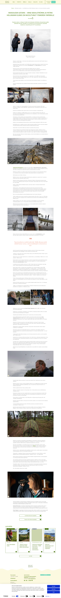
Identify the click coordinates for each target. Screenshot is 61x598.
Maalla (29, 1)
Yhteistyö (19, 1)
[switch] (26, 596)
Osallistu (35, 1)
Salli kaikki (53, 586)
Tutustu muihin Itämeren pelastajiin (30, 519)
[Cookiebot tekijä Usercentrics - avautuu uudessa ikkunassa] (6, 596)
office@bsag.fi (12, 578)
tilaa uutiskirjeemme (32, 578)
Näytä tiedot (47, 596)
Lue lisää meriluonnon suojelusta (30, 515)
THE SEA (34, 445)
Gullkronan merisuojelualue (18, 167)
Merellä (24, 1)
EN (48, 2)
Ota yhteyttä (48, 1)
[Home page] (8, 2)
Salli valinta (53, 589)
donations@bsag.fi (13, 580)
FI (47, 2)
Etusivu (12, 8)
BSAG (14, 1)
